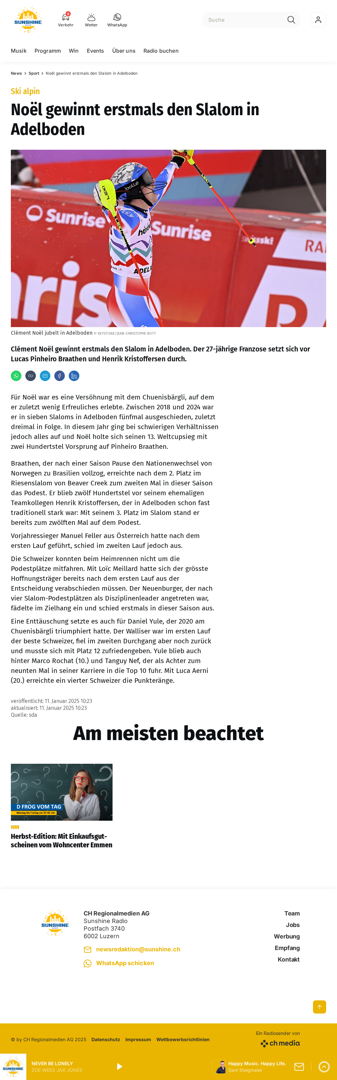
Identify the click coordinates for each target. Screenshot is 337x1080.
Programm (48, 50)
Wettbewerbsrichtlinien (183, 1039)
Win (74, 50)
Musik (19, 50)
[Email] (45, 376)
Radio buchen (161, 50)
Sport (34, 73)
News (16, 73)
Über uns (124, 50)
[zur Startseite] (28, 20)
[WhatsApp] (16, 376)
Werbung (287, 936)
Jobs (293, 924)
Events (95, 50)
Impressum (138, 1039)
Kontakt (289, 959)
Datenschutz (105, 1039)
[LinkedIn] (74, 376)
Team (292, 913)
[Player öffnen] (324, 1067)
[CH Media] (278, 1042)
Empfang (287, 947)
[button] (117, 19)
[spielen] (119, 1066)
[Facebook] (59, 376)
